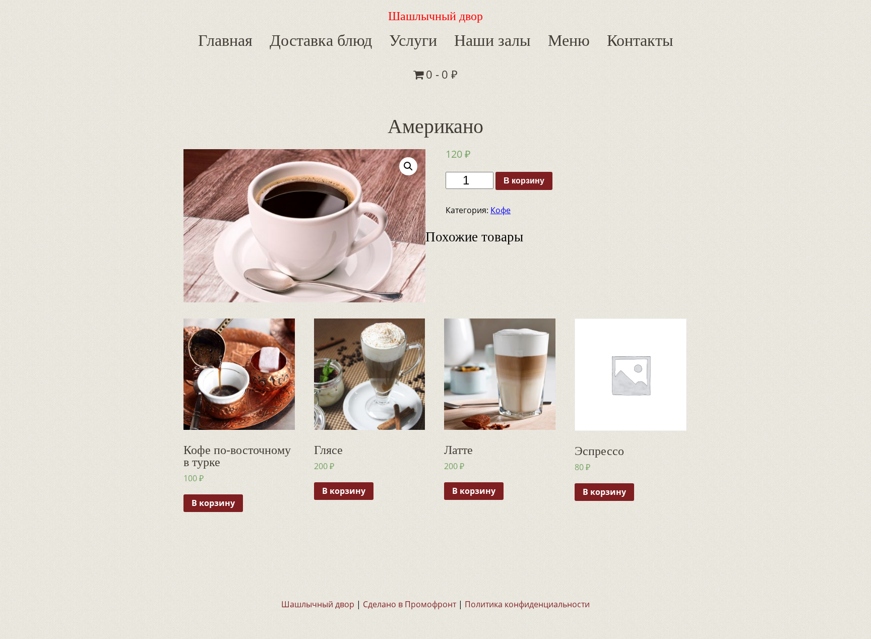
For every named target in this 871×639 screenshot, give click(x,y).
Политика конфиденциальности (527, 568)
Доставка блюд (306, 38)
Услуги (385, 38)
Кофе (500, 174)
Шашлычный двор (435, 16)
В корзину (524, 145)
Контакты (580, 38)
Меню (519, 38)
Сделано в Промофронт (409, 568)
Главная (225, 38)
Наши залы (453, 38)
